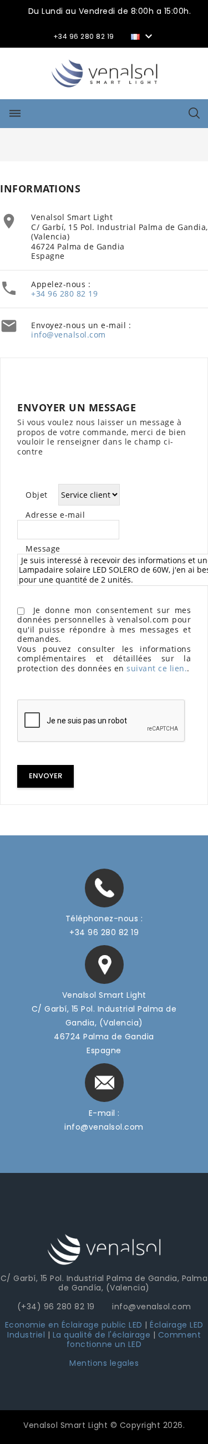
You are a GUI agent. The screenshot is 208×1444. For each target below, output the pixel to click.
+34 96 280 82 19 (64, 293)
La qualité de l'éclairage (102, 1334)
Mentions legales (104, 1363)
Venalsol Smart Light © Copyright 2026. (104, 1425)
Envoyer (45, 776)
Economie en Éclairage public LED (74, 1324)
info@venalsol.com (68, 335)
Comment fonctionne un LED (134, 1339)
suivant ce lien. (156, 668)
